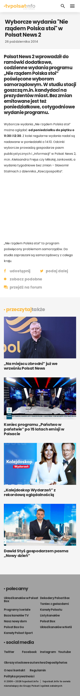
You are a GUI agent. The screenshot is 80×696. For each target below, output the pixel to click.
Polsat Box (47, 621)
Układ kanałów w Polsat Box (21, 599)
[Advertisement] (40, 207)
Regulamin (38, 670)
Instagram (48, 652)
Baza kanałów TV (16, 615)
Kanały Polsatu (51, 610)
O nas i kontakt (14, 670)
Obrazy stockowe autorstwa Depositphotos (35, 663)
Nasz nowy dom (15, 621)
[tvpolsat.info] (19, 8)
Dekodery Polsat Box (55, 598)
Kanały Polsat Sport (18, 633)
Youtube (64, 652)
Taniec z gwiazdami (54, 604)
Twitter (9, 652)
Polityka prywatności (19, 676)
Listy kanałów (50, 615)
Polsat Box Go (14, 627)
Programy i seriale (17, 610)
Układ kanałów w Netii (55, 627)
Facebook (29, 652)
